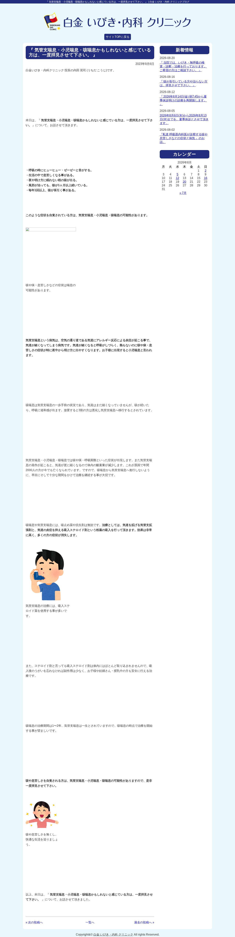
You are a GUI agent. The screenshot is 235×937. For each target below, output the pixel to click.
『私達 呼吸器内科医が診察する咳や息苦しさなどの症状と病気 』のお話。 (183, 138)
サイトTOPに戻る (117, 36)
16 (205, 178)
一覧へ (90, 922)
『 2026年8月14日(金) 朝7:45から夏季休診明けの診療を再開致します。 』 (183, 100)
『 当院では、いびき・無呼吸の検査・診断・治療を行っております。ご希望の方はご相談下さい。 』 (183, 66)
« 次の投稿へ (34, 922)
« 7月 (183, 192)
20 (184, 181)
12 (177, 178)
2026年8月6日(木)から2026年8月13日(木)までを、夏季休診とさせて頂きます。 (184, 119)
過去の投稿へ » (144, 922)
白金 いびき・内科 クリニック (113, 934)
